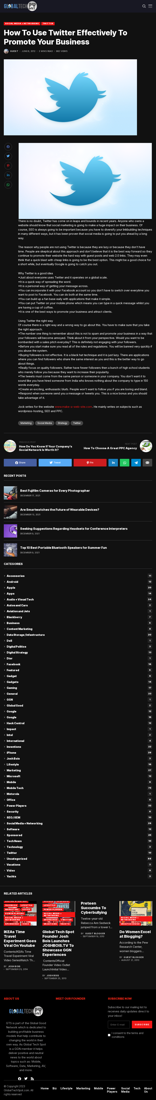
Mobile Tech (79, 788)
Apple (79, 587)
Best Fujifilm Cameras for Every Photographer (55, 491)
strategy (62, 423)
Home (45, 1088)
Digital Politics (79, 646)
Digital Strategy (79, 652)
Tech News (79, 841)
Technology (79, 847)
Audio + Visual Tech (79, 599)
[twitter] (26, 1078)
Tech (137, 1088)
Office (79, 799)
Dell (78, 640)
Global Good (79, 705)
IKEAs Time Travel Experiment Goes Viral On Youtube (20, 938)
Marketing (26, 423)
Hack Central (79, 723)
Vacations (79, 864)
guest (14, 51)
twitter (77, 423)
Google (79, 711)
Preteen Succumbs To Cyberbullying (94, 908)
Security (79, 811)
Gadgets (79, 682)
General (79, 693)
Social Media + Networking (22, 23)
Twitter (48, 23)
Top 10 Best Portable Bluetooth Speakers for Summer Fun (63, 548)
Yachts (79, 876)
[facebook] (19, 1078)
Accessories (79, 575)
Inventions (79, 746)
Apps (79, 593)
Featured (79, 670)
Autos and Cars (79, 605)
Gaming (79, 687)
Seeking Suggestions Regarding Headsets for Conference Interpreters (73, 529)
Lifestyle (79, 764)
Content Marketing (79, 628)
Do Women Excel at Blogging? (135, 934)
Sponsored (79, 835)
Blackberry (79, 617)
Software (79, 829)
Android (79, 581)
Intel (79, 735)
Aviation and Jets (78, 611)
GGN (78, 699)
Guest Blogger (95, 933)
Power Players (79, 805)
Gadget (79, 676)
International (79, 740)
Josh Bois (79, 758)
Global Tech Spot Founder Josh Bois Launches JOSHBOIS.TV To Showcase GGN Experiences (58, 943)
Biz (55, 1088)
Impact (78, 729)
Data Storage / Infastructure (79, 634)
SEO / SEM (79, 817)
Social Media (125, 1090)
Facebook (79, 664)
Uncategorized (79, 858)
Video (79, 870)
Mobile (79, 782)
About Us (148, 1090)
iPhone (79, 752)
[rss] (32, 1078)
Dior (78, 658)
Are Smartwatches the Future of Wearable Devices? (59, 510)
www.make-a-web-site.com (73, 406)
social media (44, 423)
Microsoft (79, 776)
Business (79, 623)
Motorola (78, 793)
